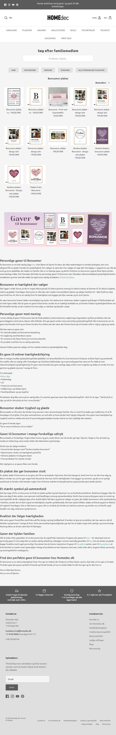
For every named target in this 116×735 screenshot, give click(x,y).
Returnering (94, 648)
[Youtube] (13, 5)
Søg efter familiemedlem (58, 51)
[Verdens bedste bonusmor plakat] (102, 135)
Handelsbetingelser (98, 627)
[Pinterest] (17, 5)
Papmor (48, 70)
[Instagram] (9, 5)
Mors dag (5, 376)
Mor (13, 70)
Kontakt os (94, 619)
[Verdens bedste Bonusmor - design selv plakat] (80, 135)
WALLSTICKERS (58, 30)
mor (34, 264)
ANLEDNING (50, 38)
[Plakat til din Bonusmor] (36, 174)
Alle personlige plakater (92, 70)
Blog (91, 644)
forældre (81, 544)
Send (11, 687)
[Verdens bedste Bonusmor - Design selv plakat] (13, 174)
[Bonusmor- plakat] (58, 135)
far (90, 541)
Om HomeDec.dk (96, 623)
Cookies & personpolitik (99, 632)
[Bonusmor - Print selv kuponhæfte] (58, 96)
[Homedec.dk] (58, 17)
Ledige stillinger (96, 640)
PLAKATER (27, 30)
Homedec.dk (15, 718)
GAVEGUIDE (11, 30)
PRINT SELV (66, 38)
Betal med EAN (96, 636)
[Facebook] (5, 5)
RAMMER (41, 30)
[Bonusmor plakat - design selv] (80, 96)
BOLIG (73, 30)
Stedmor (65, 70)
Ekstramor (30, 70)
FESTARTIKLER (88, 30)
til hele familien (67, 277)
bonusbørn (105, 544)
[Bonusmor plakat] (13, 96)
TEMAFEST (105, 30)
